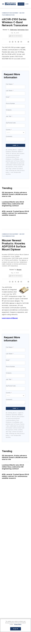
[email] (21, 42)
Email (8, 97)
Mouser (19, 269)
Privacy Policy (17, 624)
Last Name (10, 90)
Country (9, 129)
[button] (3, 4)
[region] (15, 625)
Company (9, 110)
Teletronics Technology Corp (19, 29)
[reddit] (18, 42)
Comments (9, 136)
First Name (10, 84)
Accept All (15, 628)
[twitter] (15, 42)
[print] (28, 42)
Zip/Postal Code (11, 123)
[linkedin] (12, 42)
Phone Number (10, 103)
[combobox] (15, 132)
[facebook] (10, 42)
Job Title (9, 116)
